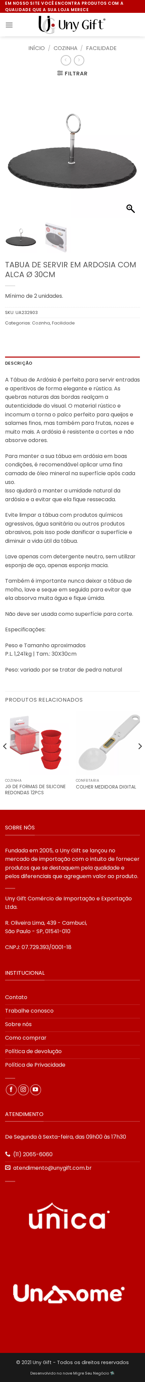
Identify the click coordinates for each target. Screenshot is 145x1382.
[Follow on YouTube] (35, 1089)
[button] (9, 25)
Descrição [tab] (18, 363)
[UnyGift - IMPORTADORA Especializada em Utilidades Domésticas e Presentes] (72, 25)
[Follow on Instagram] (23, 1089)
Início (36, 48)
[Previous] (5, 759)
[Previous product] (79, 60)
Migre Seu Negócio (91, 1373)
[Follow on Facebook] (11, 1089)
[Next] (140, 759)
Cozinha (66, 48)
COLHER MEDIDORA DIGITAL (106, 787)
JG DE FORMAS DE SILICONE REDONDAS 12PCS (35, 790)
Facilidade (101, 48)
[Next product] (66, 60)
